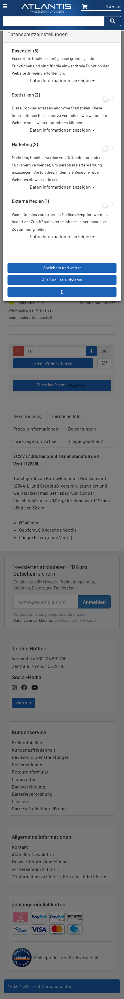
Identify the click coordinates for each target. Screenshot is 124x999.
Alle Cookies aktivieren (62, 279)
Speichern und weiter (62, 267)
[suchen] (112, 21)
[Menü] (5, 6)
